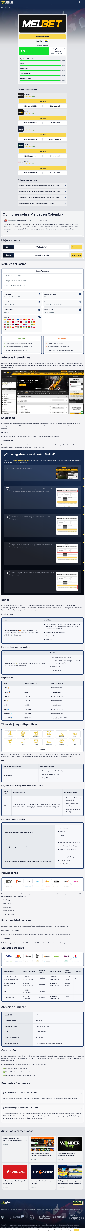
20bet (26, 144)
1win (25, 128)
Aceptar (77, 1230)
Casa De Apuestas (9, 7)
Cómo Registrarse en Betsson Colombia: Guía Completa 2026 (41, 1154)
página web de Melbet (21, 460)
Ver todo (42, 749)
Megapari (27, 94)
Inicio (2, 7)
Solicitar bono (76, 247)
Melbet (26, 111)
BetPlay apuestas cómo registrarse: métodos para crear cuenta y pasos (69, 1182)
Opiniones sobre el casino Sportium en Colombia (15, 1182)
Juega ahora (42, 101)
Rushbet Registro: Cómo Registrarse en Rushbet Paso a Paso (15, 1139)
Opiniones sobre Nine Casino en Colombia (41, 1182)
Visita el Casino (42, 36)
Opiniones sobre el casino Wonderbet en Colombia (66, 1154)
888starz (26, 161)
